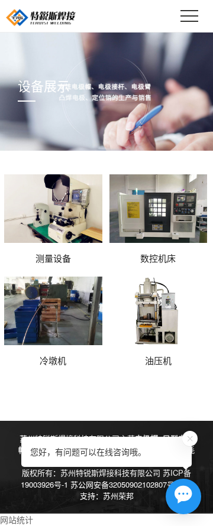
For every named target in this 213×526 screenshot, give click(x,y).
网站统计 (16, 519)
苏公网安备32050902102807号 (122, 484)
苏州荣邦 (118, 495)
